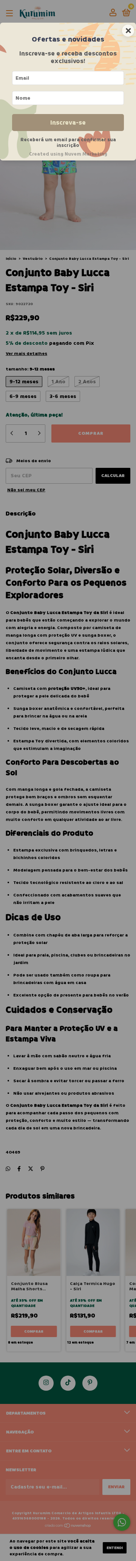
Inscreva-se (68, 122)
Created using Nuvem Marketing (68, 154)
